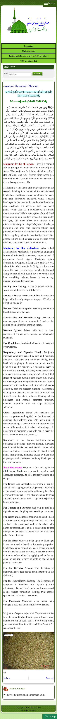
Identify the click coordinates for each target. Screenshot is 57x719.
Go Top (52, 716)
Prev (8, 678)
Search (6, 74)
